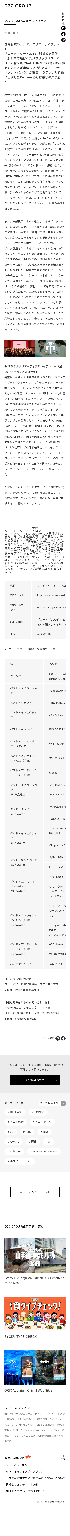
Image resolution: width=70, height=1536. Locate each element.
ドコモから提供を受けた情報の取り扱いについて (36, 1478)
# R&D (27, 1131)
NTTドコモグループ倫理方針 (23, 1491)
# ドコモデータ (42, 1121)
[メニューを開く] (63, 6)
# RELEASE (15, 1112)
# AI (48, 1141)
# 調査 (44, 1131)
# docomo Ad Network (44, 1151)
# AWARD (13, 1141)
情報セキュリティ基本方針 (22, 1484)
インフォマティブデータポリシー (26, 1471)
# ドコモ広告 (16, 1121)
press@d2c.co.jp (25, 1018)
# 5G (11, 1131)
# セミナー (14, 1151)
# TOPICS (38, 1112)
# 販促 (33, 1141)
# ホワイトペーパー (20, 1161)
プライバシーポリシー (19, 1465)
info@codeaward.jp (27, 989)
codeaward (62, 607)
